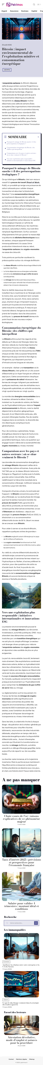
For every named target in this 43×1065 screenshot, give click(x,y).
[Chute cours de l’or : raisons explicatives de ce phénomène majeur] (21, 799)
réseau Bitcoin (20, 101)
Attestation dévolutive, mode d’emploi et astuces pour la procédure (21, 1040)
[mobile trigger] (3, 4)
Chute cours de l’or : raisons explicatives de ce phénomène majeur (21, 818)
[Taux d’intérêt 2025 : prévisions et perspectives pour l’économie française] (21, 842)
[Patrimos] (14, 4)
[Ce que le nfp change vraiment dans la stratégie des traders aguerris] (21, 984)
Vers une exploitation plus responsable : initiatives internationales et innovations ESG (21, 160)
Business (6, 961)
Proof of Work (33, 182)
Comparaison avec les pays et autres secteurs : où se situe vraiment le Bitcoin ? (21, 154)
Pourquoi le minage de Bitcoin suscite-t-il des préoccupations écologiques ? (21, 143)
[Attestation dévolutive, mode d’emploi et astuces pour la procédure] (21, 1025)
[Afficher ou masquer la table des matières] (33, 137)
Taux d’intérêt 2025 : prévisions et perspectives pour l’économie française (21, 862)
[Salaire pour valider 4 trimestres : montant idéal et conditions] (21, 886)
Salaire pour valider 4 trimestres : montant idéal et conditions (21, 906)
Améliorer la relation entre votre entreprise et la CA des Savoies (20, 966)
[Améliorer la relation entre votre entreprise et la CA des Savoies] (21, 946)
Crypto (7, 70)
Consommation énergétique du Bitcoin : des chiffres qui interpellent (21, 148)
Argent (5, 999)
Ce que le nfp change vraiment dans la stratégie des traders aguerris (20, 1004)
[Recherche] (34, 4)
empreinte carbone (11, 83)
